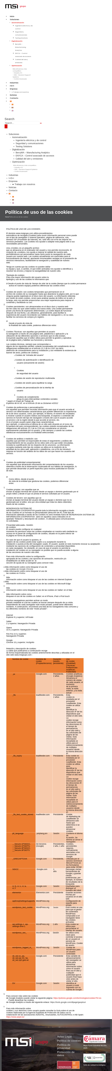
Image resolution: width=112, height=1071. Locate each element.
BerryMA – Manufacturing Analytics (20, 47)
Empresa (13, 89)
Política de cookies (69, 1040)
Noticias (12, 187)
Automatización (18, 23)
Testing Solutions (21, 38)
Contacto (14, 98)
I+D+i (11, 178)
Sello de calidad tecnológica (94, 1065)
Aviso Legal (64, 1036)
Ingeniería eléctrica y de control (31, 140)
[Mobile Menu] (6, 126)
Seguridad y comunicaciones (29, 143)
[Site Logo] (15, 6)
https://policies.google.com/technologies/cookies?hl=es (77, 998)
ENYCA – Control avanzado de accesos (35, 155)
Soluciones (14, 19)
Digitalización (17, 41)
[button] (9, 119)
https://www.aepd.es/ (15, 1017)
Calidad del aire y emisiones (29, 159)
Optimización (17, 66)
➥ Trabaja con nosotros (20, 92)
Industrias (13, 175)
